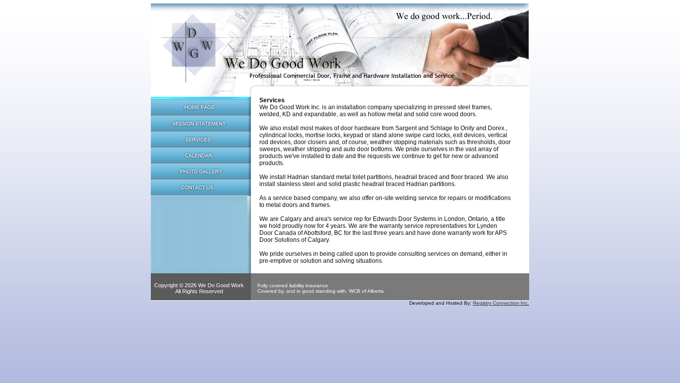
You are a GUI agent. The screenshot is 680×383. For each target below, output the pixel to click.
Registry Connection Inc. (501, 303)
